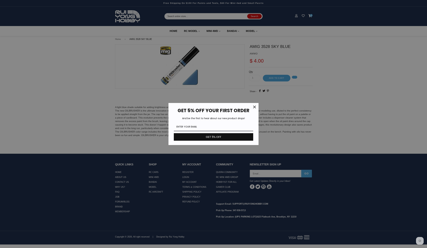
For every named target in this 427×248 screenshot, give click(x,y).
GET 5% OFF (213, 137)
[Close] (255, 107)
